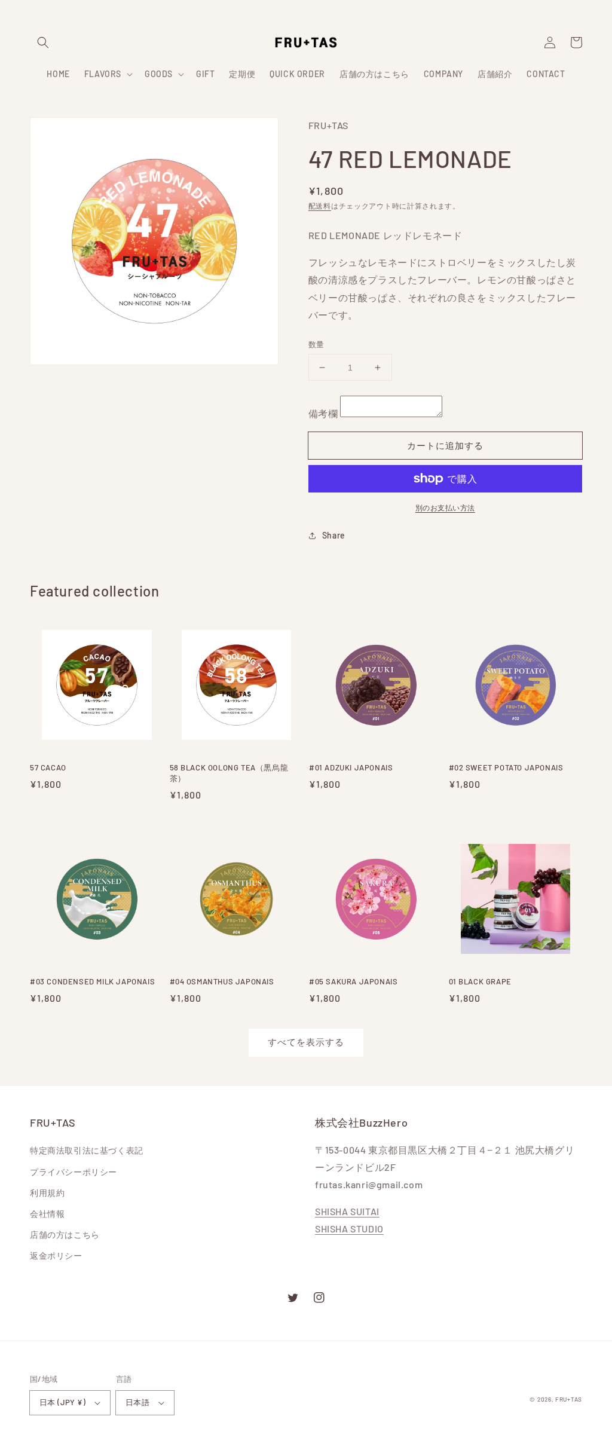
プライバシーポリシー (73, 1172)
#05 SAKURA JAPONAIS (353, 981)
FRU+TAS (568, 1399)
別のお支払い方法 (445, 507)
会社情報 (47, 1214)
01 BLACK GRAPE (480, 981)
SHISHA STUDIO (349, 1228)
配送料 (319, 205)
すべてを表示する (306, 1041)
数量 (316, 344)
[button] (43, 42)
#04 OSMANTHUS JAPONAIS (222, 981)
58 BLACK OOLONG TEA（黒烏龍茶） (229, 773)
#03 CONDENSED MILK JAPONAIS (92, 981)
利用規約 (47, 1193)
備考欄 (323, 413)
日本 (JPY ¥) (62, 1402)
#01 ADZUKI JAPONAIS (351, 767)
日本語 (137, 1402)
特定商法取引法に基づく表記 (86, 1150)
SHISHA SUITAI (347, 1211)
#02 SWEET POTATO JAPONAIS (506, 767)
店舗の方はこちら (65, 1234)
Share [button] (333, 535)
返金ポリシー (56, 1255)
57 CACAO (48, 767)
